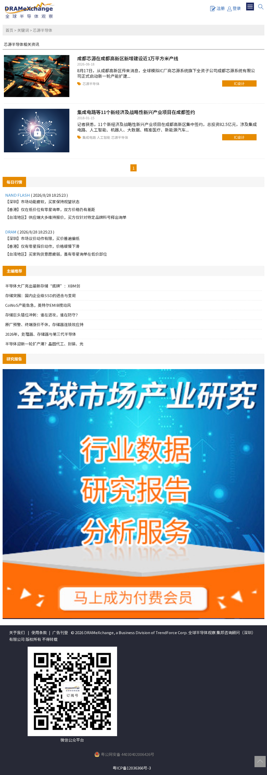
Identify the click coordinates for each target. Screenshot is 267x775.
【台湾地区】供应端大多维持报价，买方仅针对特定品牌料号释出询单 (65, 217)
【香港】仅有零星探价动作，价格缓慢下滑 (42, 246)
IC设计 (239, 83)
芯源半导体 (90, 83)
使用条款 (39, 632)
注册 (220, 8)
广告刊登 (60, 632)
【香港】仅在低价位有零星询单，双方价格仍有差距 (50, 209)
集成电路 (89, 137)
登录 (237, 8)
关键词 (23, 30)
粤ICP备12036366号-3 (132, 768)
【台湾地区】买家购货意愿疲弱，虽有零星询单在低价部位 (56, 254)
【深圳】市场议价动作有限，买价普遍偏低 (42, 238)
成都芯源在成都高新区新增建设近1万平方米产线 (127, 58)
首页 (9, 30)
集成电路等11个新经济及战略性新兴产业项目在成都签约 (136, 112)
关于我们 (17, 632)
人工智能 (104, 137)
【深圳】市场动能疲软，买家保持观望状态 (42, 201)
